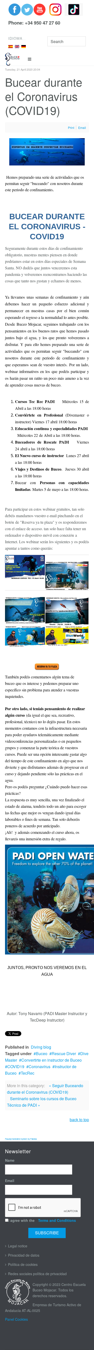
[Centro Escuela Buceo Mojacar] (12, 59)
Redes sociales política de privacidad (37, 1273)
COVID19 (15, 1066)
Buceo (41, 1053)
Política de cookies (23, 1264)
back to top (79, 1119)
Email (9, 1180)
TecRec (27, 1073)
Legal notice (17, 1245)
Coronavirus (39, 1066)
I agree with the (42, 1220)
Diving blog (41, 1047)
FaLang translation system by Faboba (21, 1138)
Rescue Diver (64, 1053)
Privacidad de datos (23, 1255)
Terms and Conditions (57, 1220)
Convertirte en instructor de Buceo (51, 1060)
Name (10, 1160)
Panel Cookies (16, 1319)
